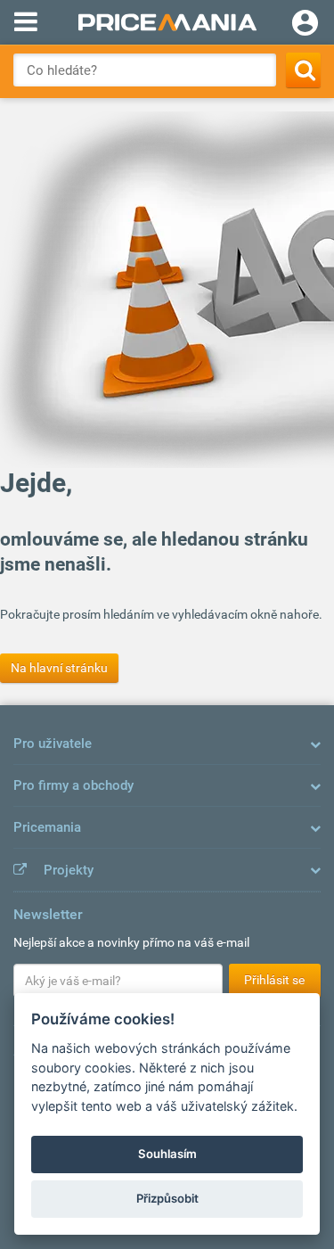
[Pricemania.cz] (167, 22)
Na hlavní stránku (59, 668)
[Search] (303, 70)
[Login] (305, 25)
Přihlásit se (274, 980)
